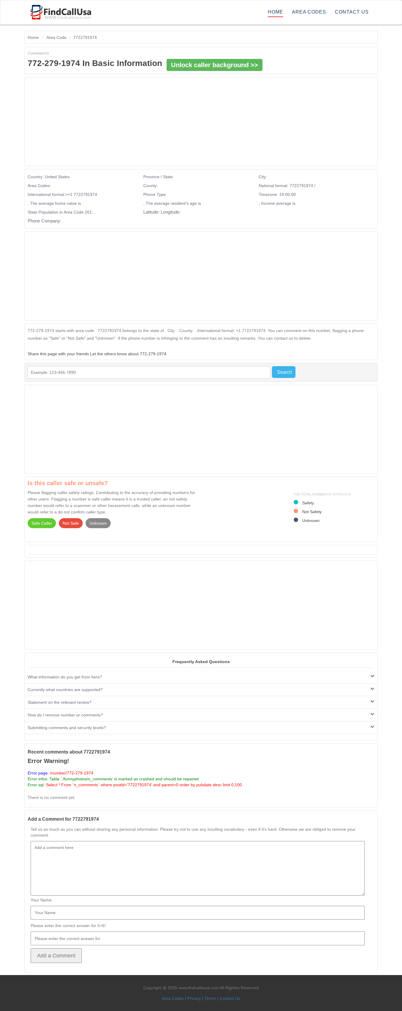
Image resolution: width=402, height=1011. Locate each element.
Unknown (98, 523)
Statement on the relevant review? (60, 702)
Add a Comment (56, 956)
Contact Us (352, 11)
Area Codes (309, 11)
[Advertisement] (184, 121)
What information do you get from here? (65, 677)
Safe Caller (41, 523)
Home (275, 11)
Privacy (194, 998)
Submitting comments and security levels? (67, 727)
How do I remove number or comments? (65, 715)
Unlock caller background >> (214, 65)
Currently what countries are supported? (65, 689)
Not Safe (71, 523)
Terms (210, 998)
